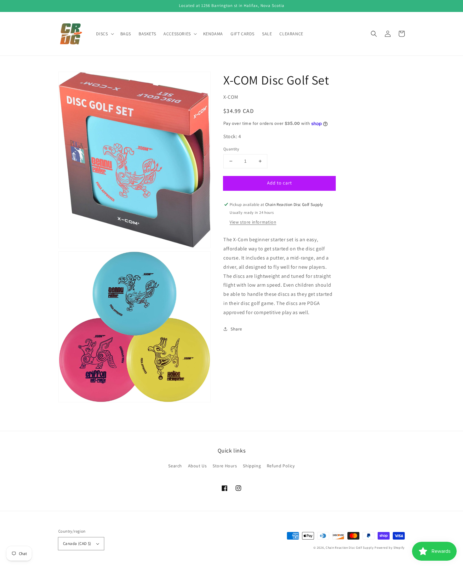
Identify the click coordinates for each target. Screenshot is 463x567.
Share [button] (236, 329)
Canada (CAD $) (77, 543)
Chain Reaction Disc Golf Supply (350, 548)
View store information (253, 222)
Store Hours (225, 466)
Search (175, 466)
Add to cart (279, 183)
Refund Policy (281, 466)
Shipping (252, 466)
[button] (374, 34)
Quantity (231, 149)
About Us (197, 466)
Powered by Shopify (389, 548)
